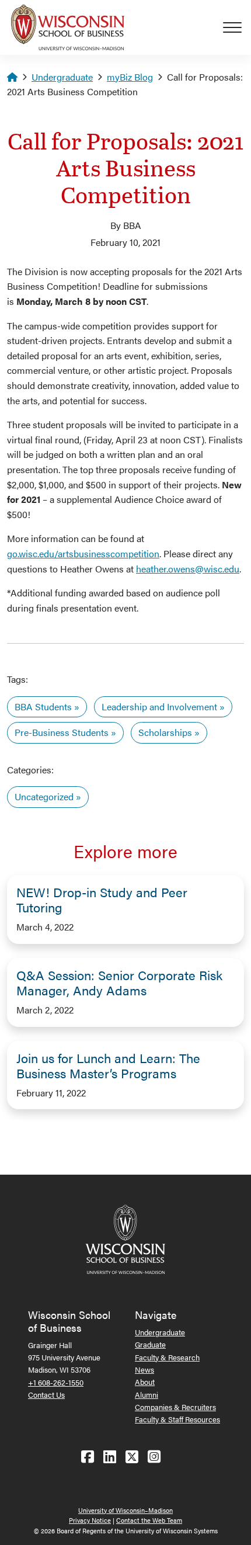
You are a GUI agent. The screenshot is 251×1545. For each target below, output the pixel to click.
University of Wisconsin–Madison (125, 1510)
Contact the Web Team (149, 1520)
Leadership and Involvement (159, 706)
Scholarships (165, 732)
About (145, 1381)
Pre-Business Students (62, 732)
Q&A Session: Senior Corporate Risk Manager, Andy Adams (119, 982)
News (144, 1369)
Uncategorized (44, 796)
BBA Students (43, 706)
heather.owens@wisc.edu (187, 568)
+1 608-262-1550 (55, 1382)
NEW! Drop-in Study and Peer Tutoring (101, 899)
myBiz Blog (130, 77)
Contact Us (46, 1394)
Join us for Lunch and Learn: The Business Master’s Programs (108, 1065)
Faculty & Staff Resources (177, 1419)
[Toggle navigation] (237, 27)
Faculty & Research (167, 1357)
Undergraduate (62, 77)
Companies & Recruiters (175, 1406)
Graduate (150, 1344)
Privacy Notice (90, 1520)
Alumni (146, 1394)
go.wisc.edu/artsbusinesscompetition (83, 553)
